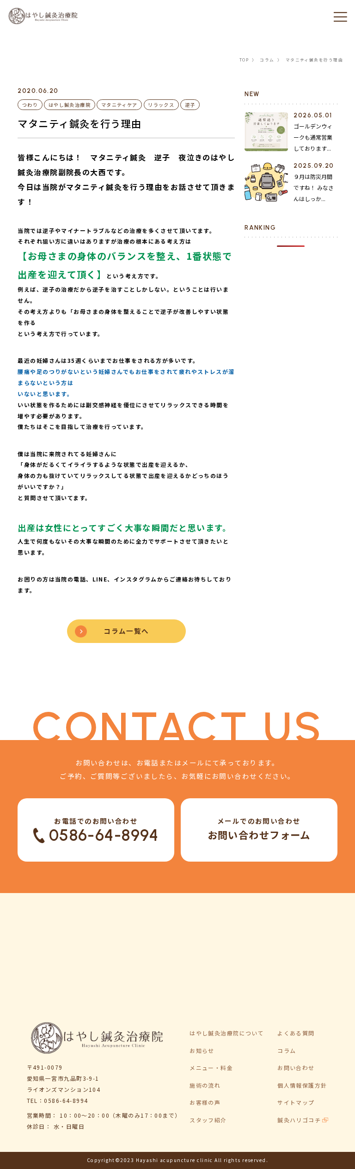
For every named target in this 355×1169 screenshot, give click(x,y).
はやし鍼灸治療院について (227, 1033)
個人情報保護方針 (302, 1085)
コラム (267, 59)
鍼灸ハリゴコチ (299, 1120)
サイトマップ (296, 1102)
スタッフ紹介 (208, 1120)
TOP (244, 59)
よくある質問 (296, 1033)
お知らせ (202, 1050)
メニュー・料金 (211, 1067)
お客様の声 (205, 1102)
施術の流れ (205, 1085)
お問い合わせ (296, 1067)
